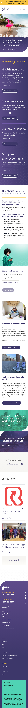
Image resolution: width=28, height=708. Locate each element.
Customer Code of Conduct (10, 690)
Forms (3, 638)
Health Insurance (6, 622)
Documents (4, 641)
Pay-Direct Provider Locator (8, 652)
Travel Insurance (5, 625)
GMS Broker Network (6, 671)
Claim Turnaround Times (7, 658)
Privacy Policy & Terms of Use (11, 688)
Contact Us (4, 666)
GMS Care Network (6, 650)
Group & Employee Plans (7, 631)
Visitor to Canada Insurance (8, 628)
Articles (4, 647)
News (3, 669)
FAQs (3, 644)
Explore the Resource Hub (11, 347)
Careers (3, 674)
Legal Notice (7, 682)
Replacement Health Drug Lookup (9, 655)
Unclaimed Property (8, 685)
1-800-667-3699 (8, 595)
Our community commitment (12, 403)
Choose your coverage (10, 91)
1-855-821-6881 (8, 602)
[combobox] (10, 282)
